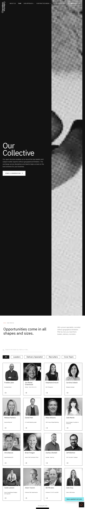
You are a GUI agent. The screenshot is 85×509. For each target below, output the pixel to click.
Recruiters (53, 357)
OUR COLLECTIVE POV (59, 3)
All (6, 357)
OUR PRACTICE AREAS (42, 3)
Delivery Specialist (35, 357)
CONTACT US (71, 3)
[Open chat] (81, 504)
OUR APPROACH (28, 3)
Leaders (16, 357)
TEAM (19, 3)
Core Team (69, 357)
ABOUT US (13, 3)
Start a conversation (13, 173)
